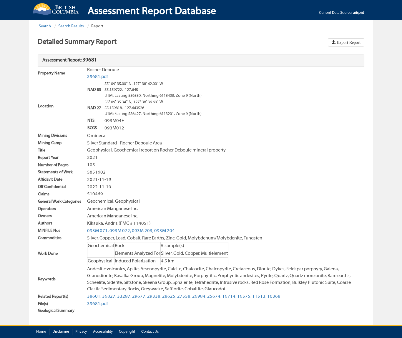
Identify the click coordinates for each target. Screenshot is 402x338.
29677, (139, 296)
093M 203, (142, 231)
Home (41, 332)
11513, (259, 296)
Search (45, 26)
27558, (184, 296)
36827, (109, 296)
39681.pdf (97, 76)
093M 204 (164, 231)
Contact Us (150, 332)
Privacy (81, 332)
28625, (169, 296)
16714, (229, 296)
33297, (124, 296)
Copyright (127, 332)
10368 (273, 296)
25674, (214, 296)
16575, (244, 296)
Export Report (348, 42)
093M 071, (98, 231)
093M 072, (120, 231)
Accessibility (103, 332)
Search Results (71, 26)
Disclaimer (60, 332)
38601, (94, 296)
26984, (199, 296)
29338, (154, 296)
